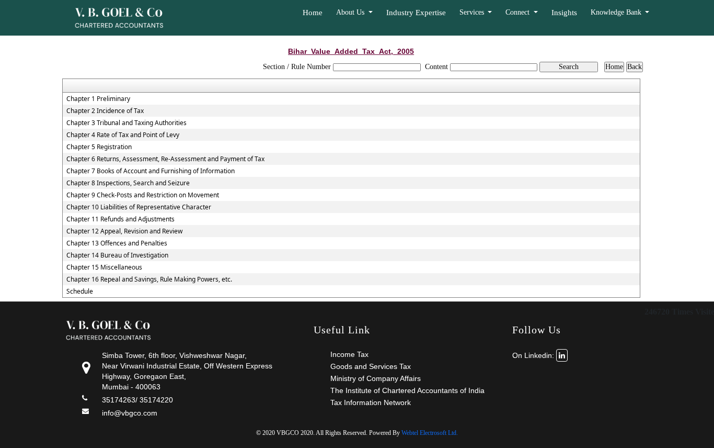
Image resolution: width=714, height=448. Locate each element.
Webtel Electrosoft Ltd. (429, 432)
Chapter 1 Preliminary (98, 99)
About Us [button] (351, 12)
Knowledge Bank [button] (617, 12)
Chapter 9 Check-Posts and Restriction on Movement (142, 195)
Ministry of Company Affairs (375, 378)
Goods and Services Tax (370, 366)
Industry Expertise (416, 12)
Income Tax (349, 354)
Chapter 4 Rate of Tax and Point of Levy (122, 135)
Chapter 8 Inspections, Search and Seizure (128, 183)
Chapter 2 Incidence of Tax (105, 111)
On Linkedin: (534, 355)
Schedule (79, 291)
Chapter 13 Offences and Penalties (116, 243)
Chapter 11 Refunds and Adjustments (120, 219)
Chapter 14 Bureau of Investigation (117, 255)
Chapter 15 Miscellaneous (104, 267)
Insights (564, 12)
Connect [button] (518, 12)
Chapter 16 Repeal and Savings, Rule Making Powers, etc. (149, 279)
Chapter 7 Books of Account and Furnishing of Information (150, 171)
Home (313, 12)
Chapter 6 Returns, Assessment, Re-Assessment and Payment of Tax (165, 159)
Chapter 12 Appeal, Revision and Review (124, 231)
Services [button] (472, 12)
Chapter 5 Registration (99, 147)
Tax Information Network (370, 402)
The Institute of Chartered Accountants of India (407, 390)
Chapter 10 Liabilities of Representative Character (138, 207)
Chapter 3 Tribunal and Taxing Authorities (126, 123)
